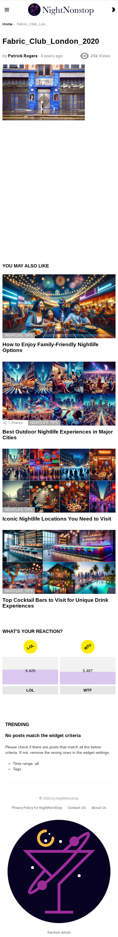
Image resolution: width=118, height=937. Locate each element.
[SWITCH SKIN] (113, 9)
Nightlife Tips (19, 335)
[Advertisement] (59, 187)
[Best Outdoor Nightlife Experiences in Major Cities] (59, 394)
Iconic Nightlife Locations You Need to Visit (56, 519)
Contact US (77, 808)
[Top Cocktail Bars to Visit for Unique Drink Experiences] (59, 562)
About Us (98, 808)
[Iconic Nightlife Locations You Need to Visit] (59, 481)
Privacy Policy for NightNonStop (37, 808)
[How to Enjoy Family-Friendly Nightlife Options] (59, 306)
